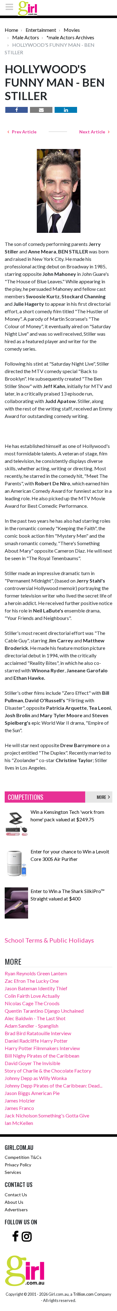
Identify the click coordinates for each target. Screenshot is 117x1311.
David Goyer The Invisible (32, 1063)
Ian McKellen (19, 1123)
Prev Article (23, 131)
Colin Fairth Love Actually (32, 996)
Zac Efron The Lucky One (32, 981)
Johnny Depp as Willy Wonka (36, 1078)
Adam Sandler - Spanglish (31, 1026)
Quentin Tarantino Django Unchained (44, 1011)
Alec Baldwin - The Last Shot (35, 1018)
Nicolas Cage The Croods (32, 1003)
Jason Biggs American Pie (32, 1093)
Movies (72, 30)
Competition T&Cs (23, 1157)
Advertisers (16, 1209)
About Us (14, 1202)
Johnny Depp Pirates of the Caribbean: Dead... (53, 1085)
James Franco (19, 1108)
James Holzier (20, 1100)
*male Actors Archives (70, 37)
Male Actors (25, 37)
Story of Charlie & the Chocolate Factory (48, 1070)
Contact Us (16, 1194)
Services (13, 1172)
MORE (102, 797)
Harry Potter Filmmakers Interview (42, 1048)
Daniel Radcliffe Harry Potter (36, 1041)
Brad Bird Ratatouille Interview (38, 1033)
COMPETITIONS (25, 797)
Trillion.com (83, 1294)
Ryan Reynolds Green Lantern (36, 973)
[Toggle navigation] (11, 6)
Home (11, 30)
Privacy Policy (18, 1164)
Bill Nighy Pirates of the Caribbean (42, 1056)
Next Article (93, 131)
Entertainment (41, 30)
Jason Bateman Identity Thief (36, 988)
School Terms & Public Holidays (49, 940)
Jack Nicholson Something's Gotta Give (47, 1115)
